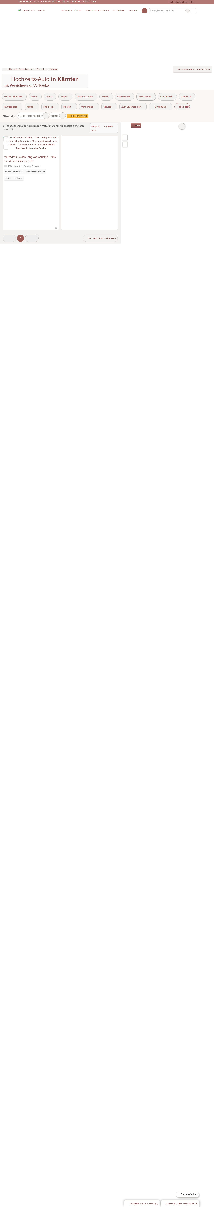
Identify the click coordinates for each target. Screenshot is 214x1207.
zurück (137, 125)
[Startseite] (4, 69)
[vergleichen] (6, 147)
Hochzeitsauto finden (71, 10)
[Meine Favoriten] (144, 10)
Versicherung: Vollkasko (30, 116)
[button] (9, 238)
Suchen (193, 10)
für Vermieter (118, 10)
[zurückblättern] (10, 145)
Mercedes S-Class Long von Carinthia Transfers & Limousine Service (30, 159)
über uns (133, 10)
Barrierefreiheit (188, 1194)
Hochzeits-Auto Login (178, 2)
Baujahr (64, 96)
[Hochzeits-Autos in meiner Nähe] (124, 144)
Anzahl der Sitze (85, 96)
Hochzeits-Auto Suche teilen (101, 238)
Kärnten (54, 116)
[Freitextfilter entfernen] (187, 11)
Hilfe (191, 2)
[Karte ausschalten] (182, 126)
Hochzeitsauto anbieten (97, 10)
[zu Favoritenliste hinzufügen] (6, 139)
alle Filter (183, 106)
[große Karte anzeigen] (124, 137)
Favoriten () (144, 1203)
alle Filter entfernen (78, 116)
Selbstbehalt (166, 96)
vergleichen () (182, 1203)
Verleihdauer (123, 96)
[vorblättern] (51, 145)
